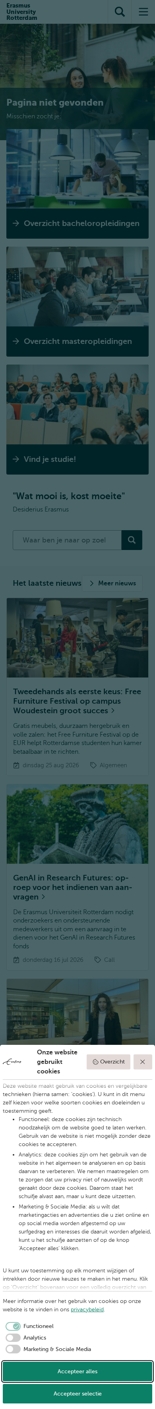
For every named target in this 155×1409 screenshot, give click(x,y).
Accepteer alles (77, 1371)
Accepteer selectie (78, 1394)
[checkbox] (28, 1326)
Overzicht (112, 1062)
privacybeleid (87, 1309)
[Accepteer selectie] (143, 1061)
